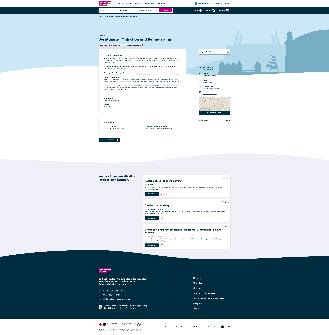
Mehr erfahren (153, 194)
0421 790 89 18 (114, 295)
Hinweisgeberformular (195, 327)
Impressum (168, 327)
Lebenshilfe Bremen (209, 69)
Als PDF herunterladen (108, 140)
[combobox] (147, 10)
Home (100, 17)
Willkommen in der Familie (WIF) (208, 298)
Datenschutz (180, 327)
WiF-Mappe (161, 3)
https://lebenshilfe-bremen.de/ (160, 128)
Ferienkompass (150, 3)
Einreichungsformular (124, 308)
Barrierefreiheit (212, 327)
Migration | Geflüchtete (133, 45)
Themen (118, 3)
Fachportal (198, 303)
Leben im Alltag (109, 17)
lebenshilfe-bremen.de (210, 94)
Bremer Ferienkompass (204, 293)
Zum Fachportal (204, 3)
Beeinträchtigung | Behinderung (126, 17)
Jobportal (197, 308)
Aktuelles (129, 3)
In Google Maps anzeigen (214, 113)
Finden (166, 10)
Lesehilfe (219, 3)
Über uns (137, 3)
